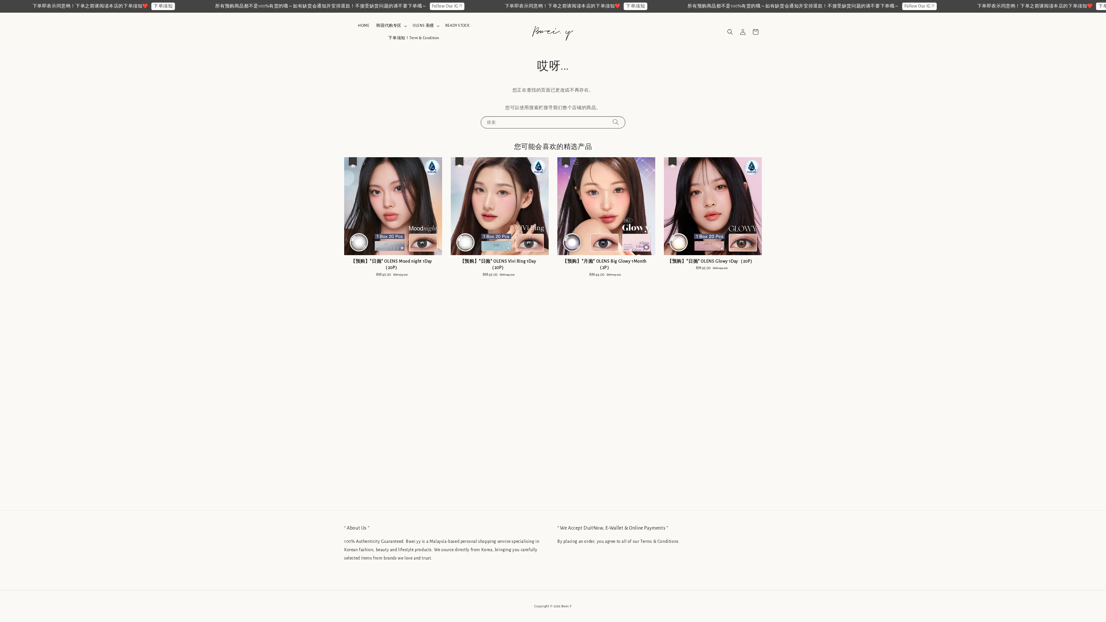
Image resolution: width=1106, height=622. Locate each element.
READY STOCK (457, 26)
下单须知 (119, 6)
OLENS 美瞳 (423, 26)
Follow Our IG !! (404, 6)
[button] (730, 32)
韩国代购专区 (389, 26)
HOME (363, 26)
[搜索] (616, 122)
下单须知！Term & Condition (413, 38)
